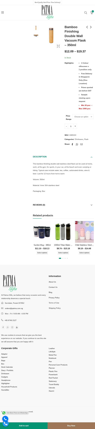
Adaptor (4, 354)
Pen (50, 361)
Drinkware (79, 139)
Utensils (52, 388)
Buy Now (71, 426)
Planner (52, 368)
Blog (50, 292)
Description (40, 157)
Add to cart (24, 426)
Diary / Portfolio (7, 370)
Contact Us (53, 287)
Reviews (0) (39, 205)
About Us (52, 282)
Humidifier (5, 390)
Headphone (5, 380)
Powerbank (53, 375)
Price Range (68, 117)
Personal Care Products (58, 365)
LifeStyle (52, 352)
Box (2, 364)
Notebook (52, 358)
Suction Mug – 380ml (42, 245)
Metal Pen (53, 355)
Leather (52, 348)
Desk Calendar (7, 367)
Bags (3, 360)
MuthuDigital (22, 415)
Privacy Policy (54, 298)
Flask (86, 139)
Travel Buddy (54, 384)
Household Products (9, 387)
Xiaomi (51, 391)
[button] (60, 258)
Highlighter (5, 383)
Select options (42, 253)
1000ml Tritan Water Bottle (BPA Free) (69, 245)
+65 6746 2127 (10, 320)
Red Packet (53, 378)
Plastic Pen (53, 371)
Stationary (53, 381)
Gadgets (4, 377)
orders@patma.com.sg (14, 308)
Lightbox (58, 46)
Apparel (4, 357)
